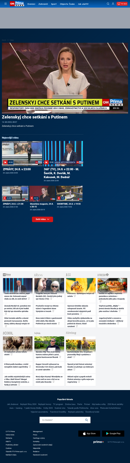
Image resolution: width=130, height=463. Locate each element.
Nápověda (36, 448)
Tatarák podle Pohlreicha (77, 408)
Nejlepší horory (44, 404)
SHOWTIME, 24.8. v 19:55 (69, 204)
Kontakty (36, 441)
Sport (54, 4)
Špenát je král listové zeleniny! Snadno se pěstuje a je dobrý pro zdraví (80, 367)
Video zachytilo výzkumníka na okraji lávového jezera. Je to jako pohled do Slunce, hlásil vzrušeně (80, 322)
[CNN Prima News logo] (17, 3)
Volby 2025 (48, 408)
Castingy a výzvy (39, 438)
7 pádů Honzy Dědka (32, 408)
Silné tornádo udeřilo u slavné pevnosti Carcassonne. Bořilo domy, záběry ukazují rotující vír (17, 321)
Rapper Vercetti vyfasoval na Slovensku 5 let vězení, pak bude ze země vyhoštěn (49, 367)
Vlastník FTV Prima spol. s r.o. (16, 451)
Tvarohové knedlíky (58, 412)
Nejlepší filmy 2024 (28, 404)
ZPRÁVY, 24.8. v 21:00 (13, 204)
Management (38, 431)
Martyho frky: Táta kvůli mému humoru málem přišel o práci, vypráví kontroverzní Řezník (48, 354)
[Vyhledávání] (108, 3)
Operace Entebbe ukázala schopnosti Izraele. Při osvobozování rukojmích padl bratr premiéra (79, 310)
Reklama (9, 438)
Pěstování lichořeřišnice (110, 408)
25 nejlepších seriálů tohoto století (15, 353)
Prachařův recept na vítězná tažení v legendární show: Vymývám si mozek (47, 308)
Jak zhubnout (12, 404)
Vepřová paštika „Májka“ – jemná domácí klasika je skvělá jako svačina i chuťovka (111, 308)
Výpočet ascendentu (39, 412)
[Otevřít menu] (5, 3)
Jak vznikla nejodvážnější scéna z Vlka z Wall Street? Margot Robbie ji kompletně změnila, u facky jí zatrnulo (17, 381)
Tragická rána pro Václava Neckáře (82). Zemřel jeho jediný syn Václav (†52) (49, 296)
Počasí (87, 404)
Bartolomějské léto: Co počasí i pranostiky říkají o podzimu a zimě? (79, 354)
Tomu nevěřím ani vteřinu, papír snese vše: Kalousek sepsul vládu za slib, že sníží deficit (17, 296)
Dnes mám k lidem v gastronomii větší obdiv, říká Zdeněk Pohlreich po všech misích (49, 321)
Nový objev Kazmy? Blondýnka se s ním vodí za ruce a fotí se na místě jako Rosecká (49, 379)
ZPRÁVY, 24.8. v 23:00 (17, 169)
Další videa (41, 219)
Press (35, 435)
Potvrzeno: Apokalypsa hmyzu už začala (80, 294)
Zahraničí (43, 4)
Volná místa (10, 435)
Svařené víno (60, 408)
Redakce (36, 451)
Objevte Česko (67, 4)
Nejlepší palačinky (76, 412)
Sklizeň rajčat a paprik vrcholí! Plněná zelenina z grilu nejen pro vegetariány (80, 379)
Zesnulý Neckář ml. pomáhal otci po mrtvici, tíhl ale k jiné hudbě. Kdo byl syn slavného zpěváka (17, 308)
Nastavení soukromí (40, 455)
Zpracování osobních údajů (42, 445)
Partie (79, 404)
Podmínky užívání (12, 445)
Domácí (31, 4)
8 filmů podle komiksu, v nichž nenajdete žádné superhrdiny (16, 365)
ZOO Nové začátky (115, 404)
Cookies (9, 448)
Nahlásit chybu (11, 455)
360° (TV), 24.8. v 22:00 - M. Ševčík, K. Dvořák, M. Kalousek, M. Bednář (61, 173)
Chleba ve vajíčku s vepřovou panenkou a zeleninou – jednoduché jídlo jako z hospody (112, 296)
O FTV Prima (10, 431)
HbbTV (8, 441)
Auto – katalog (16, 408)
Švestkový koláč (92, 412)
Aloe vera (94, 408)
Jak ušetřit (83, 4)
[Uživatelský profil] (113, 3)
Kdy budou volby (99, 404)
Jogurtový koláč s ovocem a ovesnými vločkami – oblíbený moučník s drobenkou (111, 321)
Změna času (70, 404)
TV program (58, 404)
